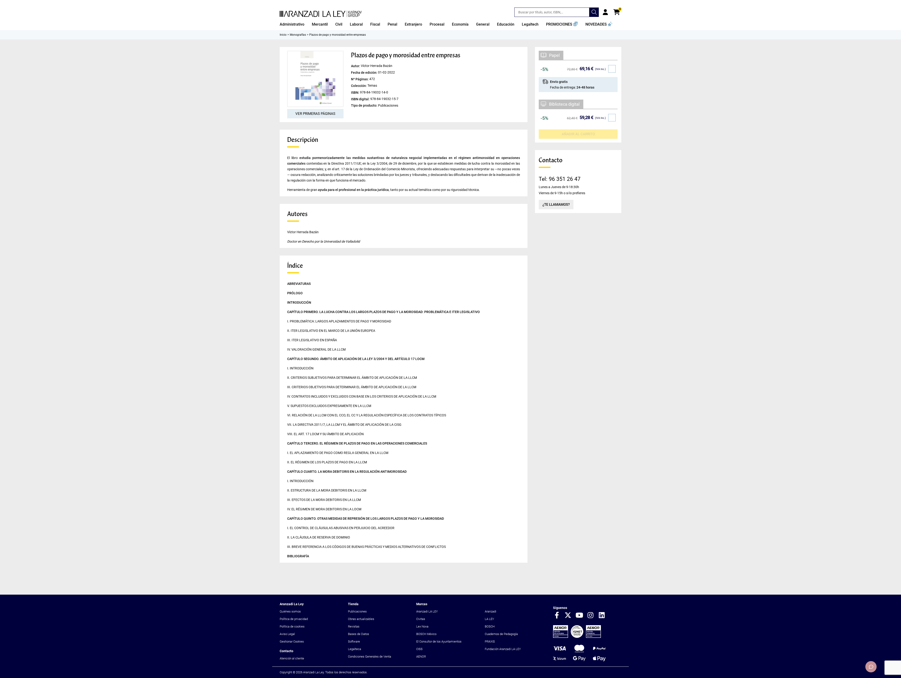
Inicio (283, 34)
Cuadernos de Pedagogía (501, 634)
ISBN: (355, 92)
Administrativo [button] (292, 24)
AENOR (421, 656)
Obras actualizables (361, 619)
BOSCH (490, 626)
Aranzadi (490, 611)
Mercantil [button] (320, 24)
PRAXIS (490, 641)
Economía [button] (460, 24)
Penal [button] (392, 24)
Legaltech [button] (530, 24)
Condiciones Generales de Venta (369, 656)
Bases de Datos (358, 634)
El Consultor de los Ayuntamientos (439, 641)
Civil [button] (338, 24)
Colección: (359, 86)
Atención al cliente (292, 658)
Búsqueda (594, 12)
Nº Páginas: (360, 79)
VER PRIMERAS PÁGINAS (315, 114)
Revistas (353, 626)
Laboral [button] (356, 24)
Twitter (568, 616)
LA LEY (489, 619)
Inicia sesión (605, 12)
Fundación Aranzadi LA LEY (503, 649)
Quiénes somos (290, 611)
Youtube (579, 616)
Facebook (557, 616)
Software (354, 641)
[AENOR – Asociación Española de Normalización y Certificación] (577, 637)
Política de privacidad (294, 619)
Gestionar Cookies (292, 641)
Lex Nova (422, 626)
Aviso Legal (287, 634)
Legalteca (354, 649)
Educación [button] (505, 24)
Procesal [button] (437, 24)
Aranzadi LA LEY (427, 611)
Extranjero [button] (413, 24)
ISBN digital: (360, 99)
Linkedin (602, 616)
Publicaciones (357, 611)
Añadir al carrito (578, 134)
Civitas (420, 619)
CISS (419, 649)
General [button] (482, 24)
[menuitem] (292, 24)
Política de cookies (292, 626)
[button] (562, 24)
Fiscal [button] (375, 24)
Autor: (356, 66)
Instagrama (590, 616)
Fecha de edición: (364, 72)
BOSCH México (426, 634)
